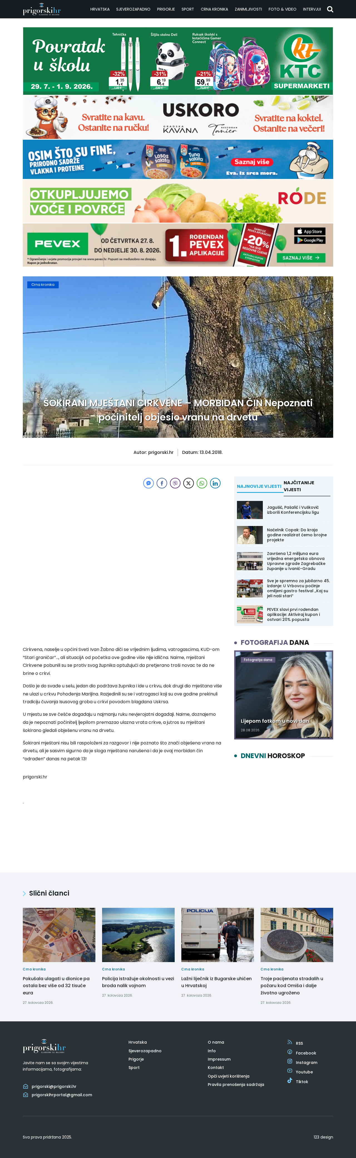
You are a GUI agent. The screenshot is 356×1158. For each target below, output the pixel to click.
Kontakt (216, 1067)
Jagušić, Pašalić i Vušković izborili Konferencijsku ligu (293, 510)
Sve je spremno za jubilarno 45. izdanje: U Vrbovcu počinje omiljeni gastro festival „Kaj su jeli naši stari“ (298, 588)
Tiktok (302, 1082)
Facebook (306, 1053)
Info (212, 1051)
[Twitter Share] (188, 483)
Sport (188, 9)
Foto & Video (282, 9)
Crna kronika (214, 9)
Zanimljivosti (248, 9)
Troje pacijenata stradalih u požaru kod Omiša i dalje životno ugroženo (292, 985)
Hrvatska (100, 9)
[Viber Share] (175, 483)
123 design (323, 1137)
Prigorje (166, 9)
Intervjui (312, 9)
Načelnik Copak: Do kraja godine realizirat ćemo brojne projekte (297, 535)
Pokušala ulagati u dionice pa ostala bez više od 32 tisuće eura (56, 985)
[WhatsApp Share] (202, 483)
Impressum (219, 1059)
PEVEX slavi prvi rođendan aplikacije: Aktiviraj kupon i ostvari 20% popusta (293, 614)
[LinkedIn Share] (215, 483)
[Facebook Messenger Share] (148, 483)
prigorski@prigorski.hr (54, 1086)
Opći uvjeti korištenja (228, 1076)
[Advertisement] (122, 529)
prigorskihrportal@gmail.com (62, 1095)
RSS (299, 1043)
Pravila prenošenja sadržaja (236, 1084)
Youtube (304, 1072)
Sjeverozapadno (133, 9)
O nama (216, 1042)
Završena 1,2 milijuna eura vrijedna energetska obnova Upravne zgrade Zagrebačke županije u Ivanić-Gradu (296, 561)
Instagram (306, 1062)
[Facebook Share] (162, 483)
